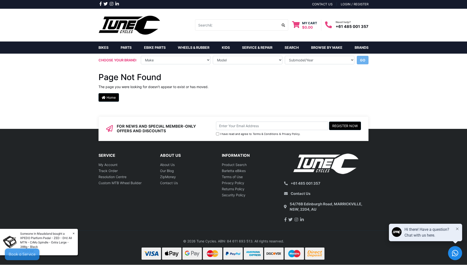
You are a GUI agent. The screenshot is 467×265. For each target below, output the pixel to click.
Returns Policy (233, 189)
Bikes (103, 47)
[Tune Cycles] (130, 25)
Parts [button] (126, 47)
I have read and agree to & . (260, 134)
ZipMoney (168, 177)
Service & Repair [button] (257, 47)
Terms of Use (232, 177)
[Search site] (283, 25)
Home (111, 97)
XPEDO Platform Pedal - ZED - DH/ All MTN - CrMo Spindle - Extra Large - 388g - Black (46, 242)
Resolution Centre (112, 177)
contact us (322, 4)
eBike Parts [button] (155, 47)
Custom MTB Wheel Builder (120, 183)
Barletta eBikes (234, 171)
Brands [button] (361, 47)
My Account (108, 165)
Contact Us (169, 183)
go (362, 60)
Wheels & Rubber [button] (193, 47)
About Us (167, 165)
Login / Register (354, 4)
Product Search (234, 165)
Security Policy (233, 195)
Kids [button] (226, 47)
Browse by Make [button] (326, 47)
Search (292, 47)
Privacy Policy (291, 134)
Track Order (108, 171)
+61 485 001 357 (352, 26)
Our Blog (167, 171)
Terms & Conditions (265, 134)
